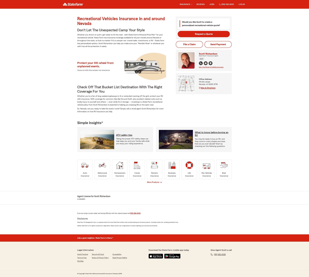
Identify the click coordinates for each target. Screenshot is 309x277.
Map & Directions (208, 88)
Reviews (201, 4)
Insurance (185, 4)
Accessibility (116, 254)
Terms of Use (82, 258)
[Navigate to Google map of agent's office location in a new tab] (210, 63)
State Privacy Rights (119, 258)
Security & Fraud (98, 254)
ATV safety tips (124, 135)
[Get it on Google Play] (172, 256)
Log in (242, 4)
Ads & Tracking (82, 254)
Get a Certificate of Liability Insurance (211, 67)
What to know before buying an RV (211, 134)
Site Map (80, 261)
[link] (73, 4)
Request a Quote (204, 34)
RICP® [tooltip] (201, 59)
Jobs (211, 4)
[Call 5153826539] (201, 63)
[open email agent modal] (206, 63)
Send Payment (218, 44)
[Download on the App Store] (156, 256)
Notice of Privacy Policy (100, 258)
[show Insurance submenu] (191, 4)
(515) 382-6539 (227, 4)
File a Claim (189, 44)
